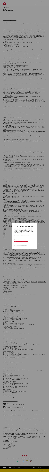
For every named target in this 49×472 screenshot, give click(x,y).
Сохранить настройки (24, 241)
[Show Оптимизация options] (34, 237)
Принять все (17, 241)
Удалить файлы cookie (17, 245)
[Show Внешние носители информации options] (34, 235)
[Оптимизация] (14, 237)
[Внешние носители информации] (14, 235)
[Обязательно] (14, 239)
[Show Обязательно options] (34, 239)
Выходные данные (24, 245)
